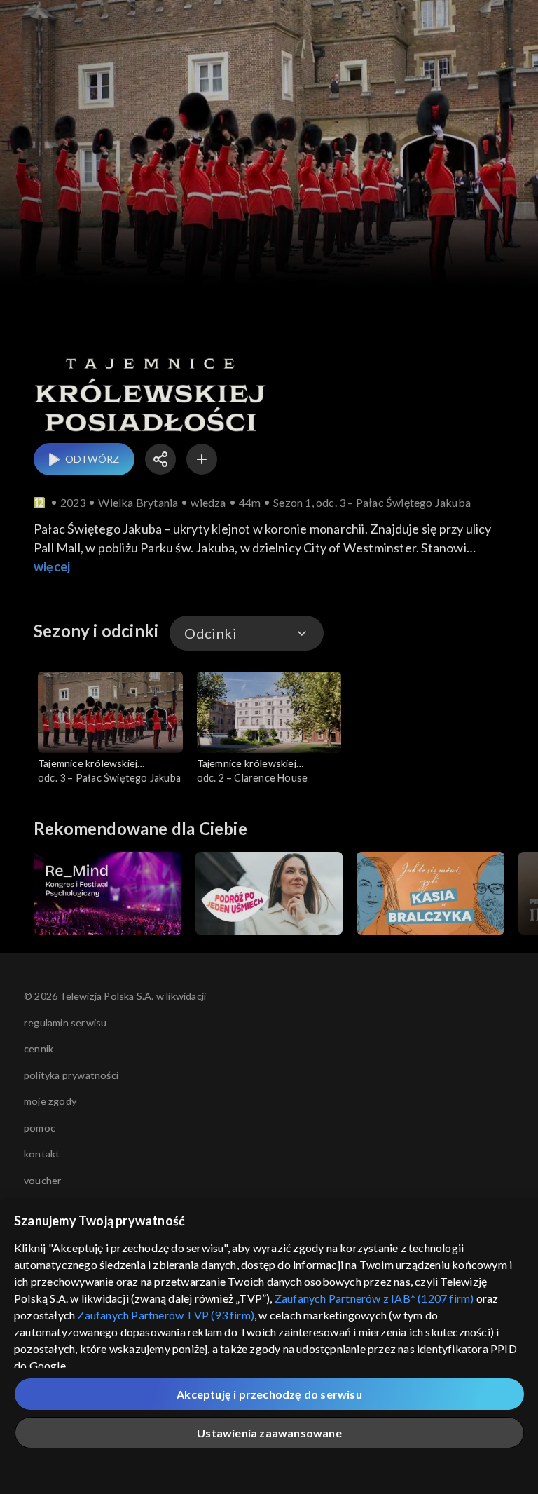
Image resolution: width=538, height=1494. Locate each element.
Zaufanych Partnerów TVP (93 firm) (165, 1315)
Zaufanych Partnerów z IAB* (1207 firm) (374, 1298)
